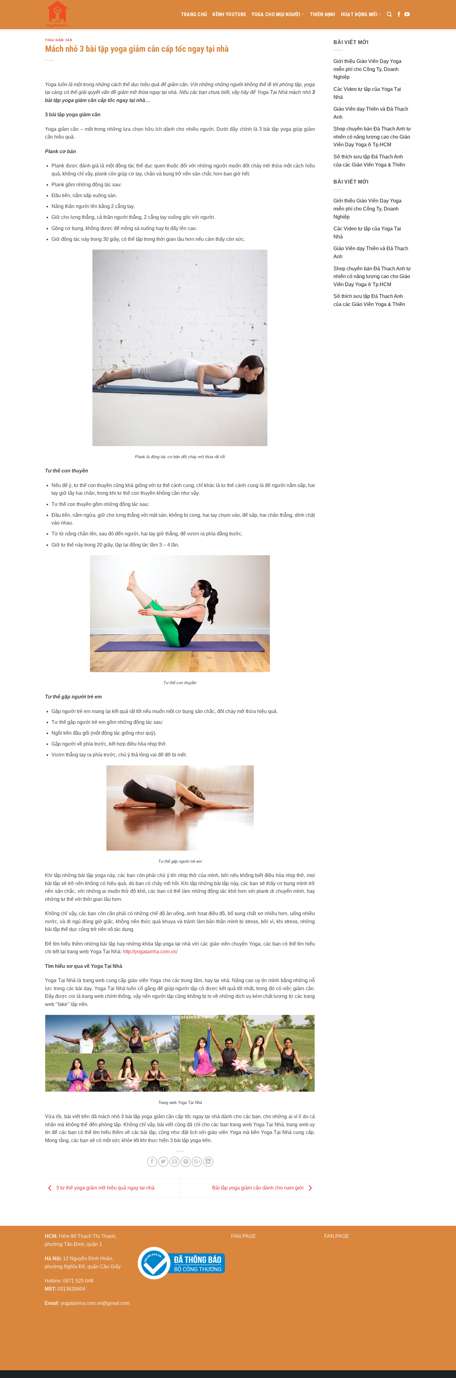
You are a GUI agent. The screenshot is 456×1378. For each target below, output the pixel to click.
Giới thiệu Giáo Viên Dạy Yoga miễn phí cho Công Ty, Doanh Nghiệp (367, 69)
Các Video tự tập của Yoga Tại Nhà (367, 93)
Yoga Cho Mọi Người (276, 14)
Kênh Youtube (229, 14)
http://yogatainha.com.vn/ (150, 951)
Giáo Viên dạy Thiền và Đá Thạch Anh (370, 113)
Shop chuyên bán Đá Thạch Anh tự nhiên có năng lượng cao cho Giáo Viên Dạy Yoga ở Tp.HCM (372, 136)
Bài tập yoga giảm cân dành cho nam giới (258, 1187)
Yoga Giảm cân (58, 40)
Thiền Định (322, 14)
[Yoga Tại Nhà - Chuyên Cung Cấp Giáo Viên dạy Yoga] (87, 14)
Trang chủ (194, 14)
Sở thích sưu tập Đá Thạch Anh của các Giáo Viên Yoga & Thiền (369, 160)
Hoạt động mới (359, 14)
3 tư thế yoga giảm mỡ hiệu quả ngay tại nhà (104, 1187)
